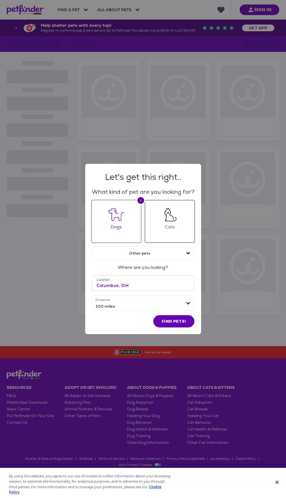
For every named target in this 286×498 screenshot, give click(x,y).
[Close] (277, 482)
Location (103, 279)
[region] (143, 483)
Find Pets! (174, 321)
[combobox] (143, 253)
